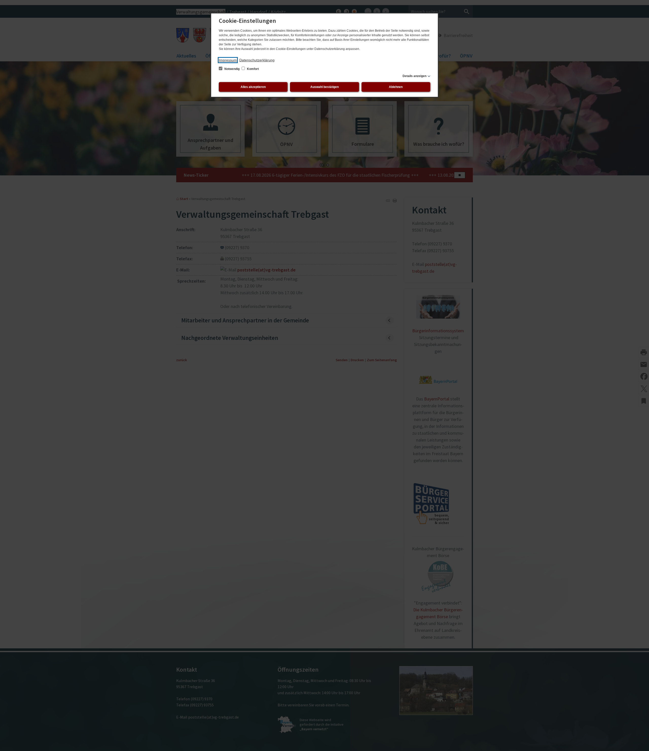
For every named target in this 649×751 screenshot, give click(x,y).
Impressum (228, 60)
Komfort (252, 69)
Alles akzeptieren (253, 87)
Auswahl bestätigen (324, 87)
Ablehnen (396, 87)
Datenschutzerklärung (257, 60)
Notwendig (232, 69)
